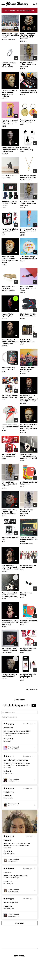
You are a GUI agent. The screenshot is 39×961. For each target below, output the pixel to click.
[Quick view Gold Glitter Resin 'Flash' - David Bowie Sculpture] (35, 197)
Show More (7, 735)
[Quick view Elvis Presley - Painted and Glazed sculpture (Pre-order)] (16, 616)
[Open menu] (3, 4)
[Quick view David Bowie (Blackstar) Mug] (35, 143)
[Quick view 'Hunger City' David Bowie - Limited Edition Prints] (35, 363)
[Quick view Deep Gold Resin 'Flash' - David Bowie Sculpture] (16, 478)
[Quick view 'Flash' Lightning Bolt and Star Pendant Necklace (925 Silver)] (16, 588)
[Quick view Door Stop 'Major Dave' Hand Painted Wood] (35, 282)
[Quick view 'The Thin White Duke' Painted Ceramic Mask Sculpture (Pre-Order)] (35, 420)
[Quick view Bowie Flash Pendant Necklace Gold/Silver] (35, 171)
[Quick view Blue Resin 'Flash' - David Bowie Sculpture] (35, 505)
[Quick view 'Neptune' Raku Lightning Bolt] (16, 310)
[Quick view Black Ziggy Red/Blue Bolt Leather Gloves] (35, 310)
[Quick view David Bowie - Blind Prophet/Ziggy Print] (16, 644)
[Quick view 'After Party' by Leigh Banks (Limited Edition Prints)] (35, 533)
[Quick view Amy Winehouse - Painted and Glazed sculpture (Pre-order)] (16, 561)
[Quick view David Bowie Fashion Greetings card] (35, 561)
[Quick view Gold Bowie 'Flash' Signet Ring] (16, 282)
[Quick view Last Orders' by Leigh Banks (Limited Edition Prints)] (16, 29)
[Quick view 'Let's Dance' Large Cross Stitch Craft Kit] (35, 252)
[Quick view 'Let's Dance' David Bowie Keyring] (35, 116)
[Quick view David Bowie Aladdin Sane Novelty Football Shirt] (16, 420)
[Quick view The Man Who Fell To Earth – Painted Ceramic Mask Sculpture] (16, 86)
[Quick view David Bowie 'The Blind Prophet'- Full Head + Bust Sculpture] (16, 143)
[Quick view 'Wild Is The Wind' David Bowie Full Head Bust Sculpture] (16, 335)
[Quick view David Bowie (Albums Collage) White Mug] (16, 391)
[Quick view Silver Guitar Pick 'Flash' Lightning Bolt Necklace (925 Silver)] (35, 450)
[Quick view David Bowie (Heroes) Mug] (16, 533)
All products (30, 689)
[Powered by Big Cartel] (19, 956)
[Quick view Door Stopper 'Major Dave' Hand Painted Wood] (35, 225)
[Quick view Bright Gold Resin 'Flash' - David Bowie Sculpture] (35, 58)
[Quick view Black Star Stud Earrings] (35, 588)
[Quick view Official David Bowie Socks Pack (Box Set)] (35, 86)
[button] (29, 705)
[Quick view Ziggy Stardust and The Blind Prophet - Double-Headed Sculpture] (35, 29)
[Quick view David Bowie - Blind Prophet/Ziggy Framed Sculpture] (16, 505)
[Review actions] (34, 723)
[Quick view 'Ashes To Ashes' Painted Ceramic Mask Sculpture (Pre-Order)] (16, 252)
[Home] (17, 3)
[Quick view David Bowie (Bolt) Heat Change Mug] (16, 450)
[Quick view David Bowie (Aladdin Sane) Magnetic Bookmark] (35, 670)
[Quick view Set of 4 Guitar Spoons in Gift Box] (35, 335)
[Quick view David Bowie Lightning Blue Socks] (35, 616)
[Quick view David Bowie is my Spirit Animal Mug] (16, 363)
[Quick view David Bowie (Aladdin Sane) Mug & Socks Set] (16, 225)
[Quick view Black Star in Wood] (16, 171)
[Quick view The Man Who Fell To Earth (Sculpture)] (16, 670)
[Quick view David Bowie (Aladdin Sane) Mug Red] (35, 644)
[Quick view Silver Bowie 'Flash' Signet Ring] (16, 58)
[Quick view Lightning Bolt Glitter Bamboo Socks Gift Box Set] (16, 197)
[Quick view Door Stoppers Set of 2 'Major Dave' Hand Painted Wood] (16, 116)
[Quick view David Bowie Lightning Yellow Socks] (35, 478)
